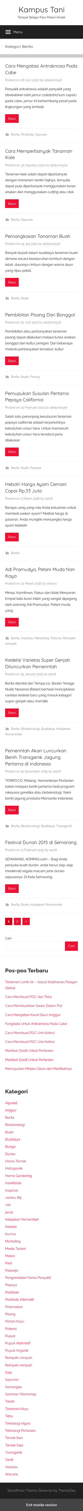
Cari (8, 938)
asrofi (49, 498)
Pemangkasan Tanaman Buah (37, 236)
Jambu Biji (13, 1198)
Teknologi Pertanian (20, 1431)
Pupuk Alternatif (17, 1343)
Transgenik (64, 826)
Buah (25, 298)
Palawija (11, 1270)
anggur (11, 1110)
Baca (12, 119)
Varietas (11, 1467)
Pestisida (27, 134)
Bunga (10, 1147)
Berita (15, 134)
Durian (10, 1154)
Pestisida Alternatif (19, 1300)
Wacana (11, 1474)
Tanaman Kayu (17, 1409)
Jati (7, 1205)
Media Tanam (15, 1249)
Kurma (10, 1234)
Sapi (8, 1372)
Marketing (41, 638)
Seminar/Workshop (20, 1394)
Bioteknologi (30, 729)
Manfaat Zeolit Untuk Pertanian (29, 1051)
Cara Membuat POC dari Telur (28, 997)
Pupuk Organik (16, 1351)
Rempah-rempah (18, 1358)
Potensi (55, 638)
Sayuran (41, 134)
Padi (8, 1263)
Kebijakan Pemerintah (46, 905)
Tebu (9, 1416)
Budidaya (48, 729)
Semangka (13, 1387)
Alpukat (11, 1103)
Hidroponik (13, 1168)
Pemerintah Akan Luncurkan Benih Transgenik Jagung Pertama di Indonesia (35, 757)
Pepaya (35, 468)
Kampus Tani (42, 9)
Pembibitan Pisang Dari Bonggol (40, 315)
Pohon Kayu (14, 1321)
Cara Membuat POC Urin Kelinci (30, 1033)
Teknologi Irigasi (17, 1423)
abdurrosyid (53, 80)
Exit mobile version (41, 1505)
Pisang (35, 377)
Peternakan (14, 1307)
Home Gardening (18, 1176)
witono (52, 583)
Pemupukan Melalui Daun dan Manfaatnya (38, 1069)
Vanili (9, 1460)
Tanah (9, 1401)
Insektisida (13, 1183)
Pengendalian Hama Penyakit (28, 1278)
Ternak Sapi (14, 1445)
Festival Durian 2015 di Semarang (41, 842)
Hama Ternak (15, 1161)
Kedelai (11, 1227)
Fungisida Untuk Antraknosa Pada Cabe (36, 1024)
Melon (10, 1256)
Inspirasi (27, 638)
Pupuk (10, 1336)
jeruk (9, 1212)
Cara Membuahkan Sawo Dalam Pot (33, 1006)
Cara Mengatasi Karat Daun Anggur (33, 1015)
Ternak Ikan (14, 1438)
